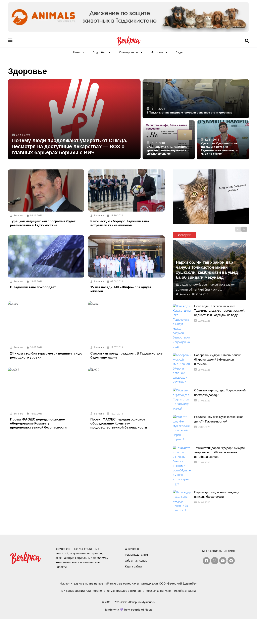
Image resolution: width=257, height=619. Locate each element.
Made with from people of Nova (128, 609)
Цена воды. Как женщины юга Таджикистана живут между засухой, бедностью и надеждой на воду (219, 310)
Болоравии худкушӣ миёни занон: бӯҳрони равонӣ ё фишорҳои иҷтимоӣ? (217, 359)
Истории (157, 52)
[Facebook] (206, 560)
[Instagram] (214, 560)
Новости (79, 52)
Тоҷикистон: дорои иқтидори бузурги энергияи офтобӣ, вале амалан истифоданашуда (219, 452)
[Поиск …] (247, 41)
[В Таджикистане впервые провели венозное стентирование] (196, 98)
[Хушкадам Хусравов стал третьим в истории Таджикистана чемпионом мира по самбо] (223, 139)
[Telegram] (231, 560)
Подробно (99, 52)
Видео (180, 52)
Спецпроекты (128, 52)
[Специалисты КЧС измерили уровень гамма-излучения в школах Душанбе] (169, 139)
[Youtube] (222, 560)
